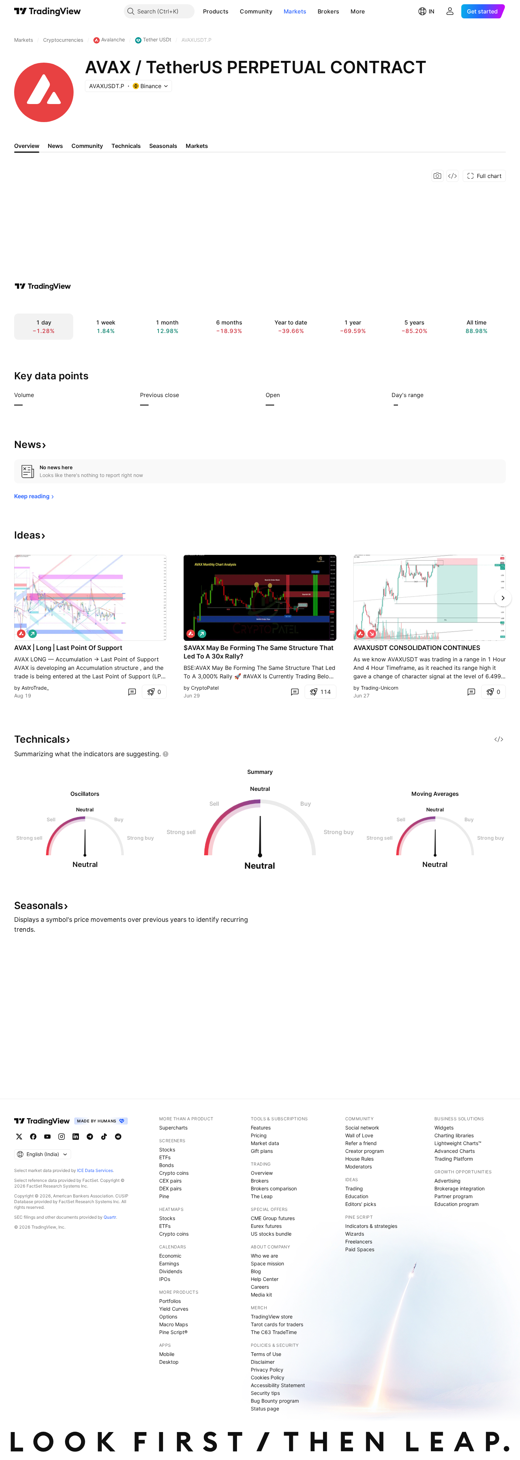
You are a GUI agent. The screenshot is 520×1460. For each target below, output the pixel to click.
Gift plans (262, 1151)
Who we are (264, 1256)
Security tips (265, 1393)
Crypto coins (174, 1173)
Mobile (166, 1354)
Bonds (166, 1165)
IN (431, 11)
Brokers (328, 11)
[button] (234, 11)
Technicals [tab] (126, 145)
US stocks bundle (271, 1234)
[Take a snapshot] (438, 176)
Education (356, 1196)
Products (216, 11)
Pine (164, 1196)
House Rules (359, 1159)
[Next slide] (503, 598)
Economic (170, 1256)
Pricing (259, 1135)
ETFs (165, 1157)
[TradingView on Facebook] (33, 1137)
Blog (256, 1271)
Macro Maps (173, 1324)
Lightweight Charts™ (457, 1143)
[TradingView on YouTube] (47, 1137)
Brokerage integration (459, 1188)
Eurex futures (266, 1226)
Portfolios (170, 1301)
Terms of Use (266, 1354)
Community (256, 11)
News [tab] (55, 145)
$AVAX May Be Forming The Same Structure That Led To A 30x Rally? (259, 652)
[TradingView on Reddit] (118, 1137)
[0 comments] (132, 692)
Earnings (169, 1263)
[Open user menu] (450, 11)
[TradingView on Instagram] (62, 1137)
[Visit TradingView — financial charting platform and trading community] (42, 286)
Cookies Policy (267, 1377)
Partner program (453, 1196)
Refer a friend (361, 1143)
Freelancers (358, 1241)
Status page (265, 1409)
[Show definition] (38, 395)
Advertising (447, 1181)
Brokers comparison (274, 1188)
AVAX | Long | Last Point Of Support (68, 647)
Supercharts (173, 1128)
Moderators (358, 1166)
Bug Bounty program (275, 1401)
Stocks (167, 1149)
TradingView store (272, 1317)
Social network (362, 1128)
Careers (260, 1287)
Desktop (169, 1362)
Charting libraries (454, 1135)
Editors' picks (360, 1204)
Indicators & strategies (371, 1226)
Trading (354, 1188)
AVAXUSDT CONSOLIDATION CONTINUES (416, 647)
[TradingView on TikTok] (104, 1137)
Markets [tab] (197, 145)
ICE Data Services (95, 1170)
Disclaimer (263, 1362)
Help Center (264, 1279)
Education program (456, 1204)
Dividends (170, 1271)
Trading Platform (453, 1159)
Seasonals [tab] (163, 145)
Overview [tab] (26, 145)
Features (261, 1128)
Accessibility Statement (278, 1385)
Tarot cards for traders (277, 1324)
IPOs (164, 1279)
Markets (295, 11)
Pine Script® (173, 1332)
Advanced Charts (454, 1151)
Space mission (267, 1263)
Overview (262, 1173)
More (358, 11)
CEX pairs (170, 1181)
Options (168, 1317)
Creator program (364, 1151)
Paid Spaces (359, 1249)
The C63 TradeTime (274, 1332)
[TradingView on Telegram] (90, 1137)
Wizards (354, 1234)
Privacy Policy (267, 1370)
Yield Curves (173, 1309)
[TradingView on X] (19, 1137)
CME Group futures (273, 1218)
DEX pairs (170, 1188)
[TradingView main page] (47, 11)
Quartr (110, 1217)
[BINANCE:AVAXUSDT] (21, 634)
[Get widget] (452, 176)
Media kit (261, 1295)
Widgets (443, 1128)
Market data (265, 1143)
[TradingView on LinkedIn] (76, 1137)
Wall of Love (359, 1135)
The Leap (262, 1196)
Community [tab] (87, 145)
